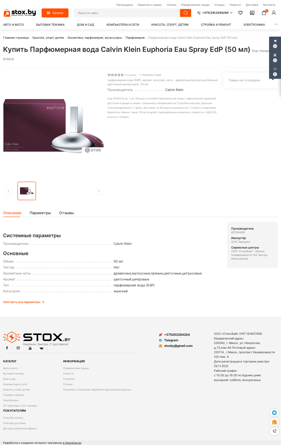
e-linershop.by (72, 442)
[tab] (14, 213)
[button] (274, 431)
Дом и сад (85, 24)
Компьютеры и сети (123, 24)
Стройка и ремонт (216, 24)
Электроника (254, 24)
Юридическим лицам (76, 368)
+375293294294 (177, 335)
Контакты (68, 378)
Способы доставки (14, 423)
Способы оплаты (13, 417)
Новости (68, 373)
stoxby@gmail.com (178, 346)
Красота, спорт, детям (170, 24)
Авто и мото (13, 24)
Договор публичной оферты (20, 428)
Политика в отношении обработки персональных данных (97, 389)
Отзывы (68, 384)
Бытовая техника (50, 24)
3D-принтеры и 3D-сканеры (20, 405)
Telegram (171, 340)
